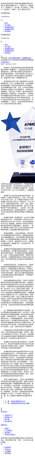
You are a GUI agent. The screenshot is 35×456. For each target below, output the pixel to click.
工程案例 (8, 451)
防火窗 (7, 419)
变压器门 (8, 432)
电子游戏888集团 (14, 58)
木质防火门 (8, 415)
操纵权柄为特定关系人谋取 (20, 403)
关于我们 (8, 25)
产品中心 (8, 449)
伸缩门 (7, 428)
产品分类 (4, 411)
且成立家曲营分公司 (18, 401)
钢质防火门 (8, 417)
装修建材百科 (9, 29)
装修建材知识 (9, 27)
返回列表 (5, 62)
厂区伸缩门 (8, 430)
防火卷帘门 (8, 421)
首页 (6, 23)
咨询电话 (8, 447)
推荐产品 (4, 425)
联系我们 (8, 31)
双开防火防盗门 (10, 434)
